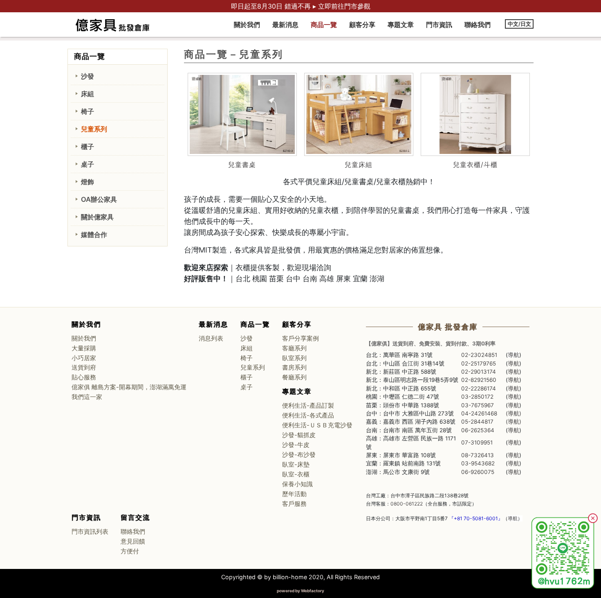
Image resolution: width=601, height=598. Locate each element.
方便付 (130, 551)
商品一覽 (324, 24)
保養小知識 (297, 484)
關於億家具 (97, 217)
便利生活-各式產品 (308, 415)
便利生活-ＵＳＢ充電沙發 (317, 425)
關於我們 (247, 24)
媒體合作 (94, 234)
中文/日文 (519, 24)
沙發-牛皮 (295, 445)
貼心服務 (84, 377)
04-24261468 (479, 413)
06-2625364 (477, 430)
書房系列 (294, 367)
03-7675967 (477, 405)
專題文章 (401, 24)
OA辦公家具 (99, 199)
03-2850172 (477, 396)
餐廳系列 (294, 377)
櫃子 (87, 146)
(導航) (513, 413)
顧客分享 (362, 24)
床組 (87, 94)
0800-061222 (406, 504)
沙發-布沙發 (299, 454)
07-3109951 (477, 442)
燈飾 (87, 182)
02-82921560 (478, 380)
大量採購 (84, 348)
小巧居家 (84, 358)
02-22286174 (478, 388)
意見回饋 (133, 541)
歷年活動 (294, 494)
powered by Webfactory (300, 590)
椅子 (87, 111)
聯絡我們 (477, 24)
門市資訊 (439, 24)
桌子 (87, 164)
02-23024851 (479, 355)
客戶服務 (294, 504)
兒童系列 (94, 129)
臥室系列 (294, 358)
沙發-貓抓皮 (299, 435)
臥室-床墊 (295, 464)
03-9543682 (478, 463)
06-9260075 (477, 472)
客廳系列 (294, 348)
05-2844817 (477, 421)
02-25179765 (478, 363)
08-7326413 (477, 455)
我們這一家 (87, 397)
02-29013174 (478, 371)
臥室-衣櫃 (295, 474)
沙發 (87, 76)
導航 (513, 355)
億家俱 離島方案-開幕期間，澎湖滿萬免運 (129, 387)
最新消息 (285, 24)
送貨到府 (84, 367)
